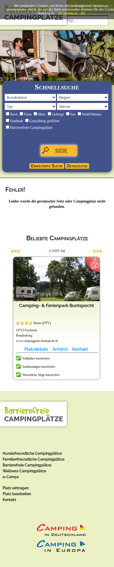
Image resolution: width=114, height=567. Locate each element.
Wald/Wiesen (91, 114)
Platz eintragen (16, 488)
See (73, 114)
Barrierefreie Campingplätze (31, 128)
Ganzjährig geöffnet (44, 121)
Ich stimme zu (68, 13)
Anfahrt (60, 349)
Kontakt (80, 349)
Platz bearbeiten (17, 494)
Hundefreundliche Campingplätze (32, 453)
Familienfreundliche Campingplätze (33, 459)
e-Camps (11, 477)
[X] (83, 13)
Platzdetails (36, 349)
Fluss (28, 114)
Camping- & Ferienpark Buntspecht (56, 305)
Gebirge (58, 114)
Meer (42, 114)
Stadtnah (16, 121)
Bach (13, 114)
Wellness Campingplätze (24, 471)
